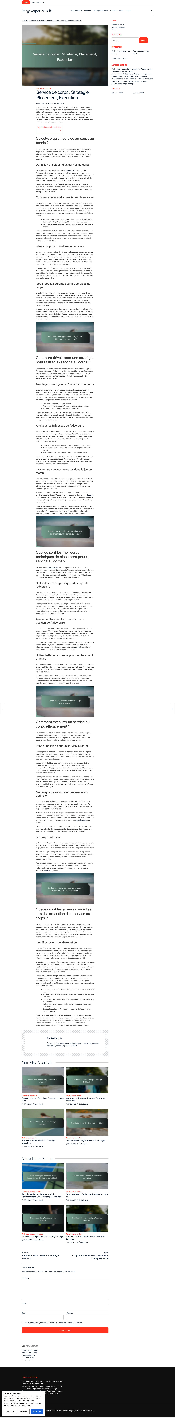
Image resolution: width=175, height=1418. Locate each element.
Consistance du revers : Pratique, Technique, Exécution (132, 79)
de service (47, 870)
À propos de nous (101, 11)
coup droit (71, 171)
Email (24, 1313)
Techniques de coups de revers (32, 1234)
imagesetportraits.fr (36, 11)
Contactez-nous (116, 11)
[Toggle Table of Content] (58, 130)
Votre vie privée (28, 1360)
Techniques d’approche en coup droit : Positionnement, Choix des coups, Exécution (41, 1195)
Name (24, 1303)
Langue (128, 11)
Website (70, 1313)
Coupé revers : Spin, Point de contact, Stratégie (42, 1236)
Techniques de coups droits (31, 1192)
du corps (90, 495)
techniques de (52, 568)
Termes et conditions (29, 1350)
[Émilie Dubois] (35, 1043)
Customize (10, 1411)
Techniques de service (43, 88)
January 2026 (138, 93)
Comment (26, 1278)
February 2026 (117, 93)
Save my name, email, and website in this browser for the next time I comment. (52, 1323)
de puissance (81, 820)
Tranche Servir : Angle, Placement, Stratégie (85, 1140)
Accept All (37, 1411)
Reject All (23, 1411)
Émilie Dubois (59, 103)
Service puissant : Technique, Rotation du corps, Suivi (132, 74)
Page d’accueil (76, 11)
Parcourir (87, 11)
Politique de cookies (29, 1353)
